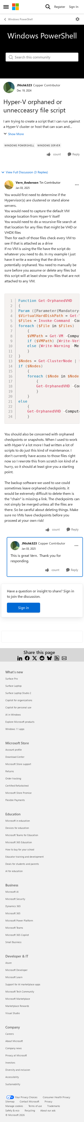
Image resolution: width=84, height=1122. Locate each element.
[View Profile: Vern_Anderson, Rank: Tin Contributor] (8, 184)
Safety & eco (12, 1110)
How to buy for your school (19, 849)
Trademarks (53, 1106)
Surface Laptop (13, 685)
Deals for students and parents (22, 863)
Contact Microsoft (29, 1101)
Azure (8, 962)
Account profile (13, 749)
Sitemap (9, 1101)
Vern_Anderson (27, 182)
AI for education (14, 871)
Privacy (48, 1101)
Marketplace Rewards (17, 1006)
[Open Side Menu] (6, 6)
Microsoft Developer (16, 970)
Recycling (30, 1110)
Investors (10, 1062)
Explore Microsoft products (19, 721)
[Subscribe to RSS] (56, 657)
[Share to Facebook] (27, 657)
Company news (13, 1048)
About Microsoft (14, 1041)
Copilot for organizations (18, 700)
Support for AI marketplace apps (22, 984)
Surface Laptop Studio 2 (18, 693)
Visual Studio (12, 1013)
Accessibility (12, 1077)
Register (59, 6)
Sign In (73, 6)
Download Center (14, 756)
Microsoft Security (15, 899)
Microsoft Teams (14, 927)
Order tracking (13, 778)
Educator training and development (24, 856)
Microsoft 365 (12, 913)
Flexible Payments (15, 800)
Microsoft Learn (13, 977)
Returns (9, 771)
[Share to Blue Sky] (49, 657)
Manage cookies (14, 1106)
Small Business (13, 942)
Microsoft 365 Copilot (17, 935)
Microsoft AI (12, 891)
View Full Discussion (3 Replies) (27, 172)
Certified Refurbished (16, 785)
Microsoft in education (17, 820)
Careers (9, 1033)
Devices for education (17, 828)
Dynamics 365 (13, 906)
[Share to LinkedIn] (19, 657)
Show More (16, 134)
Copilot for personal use (18, 707)
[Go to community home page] (15, 6)
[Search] (48, 6)
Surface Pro (11, 678)
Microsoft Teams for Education (21, 835)
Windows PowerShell (20, 19)
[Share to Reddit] (42, 657)
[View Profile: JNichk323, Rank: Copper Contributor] (9, 87)
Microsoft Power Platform (19, 920)
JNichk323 (24, 85)
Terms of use (35, 1106)
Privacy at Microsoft (16, 1055)
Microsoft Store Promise (18, 792)
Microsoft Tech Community (19, 991)
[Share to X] (34, 657)
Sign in (23, 607)
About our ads (48, 1110)
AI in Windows (13, 714)
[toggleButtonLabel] (77, 19)
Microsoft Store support (18, 764)
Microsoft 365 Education (18, 842)
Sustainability (12, 1084)
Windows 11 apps (14, 729)
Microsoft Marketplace (17, 998)
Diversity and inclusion (17, 1069)
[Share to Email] (64, 657)
